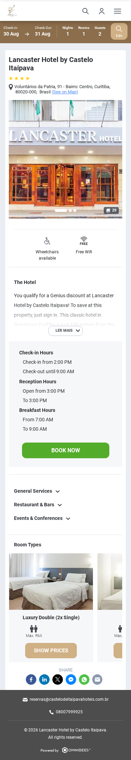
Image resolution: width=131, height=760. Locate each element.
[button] (61, 210)
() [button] (65, 92)
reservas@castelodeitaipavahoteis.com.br (69, 699)
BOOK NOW (65, 450)
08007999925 (69, 711)
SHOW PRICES (51, 650)
